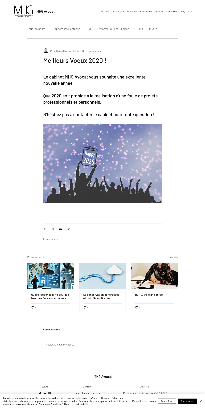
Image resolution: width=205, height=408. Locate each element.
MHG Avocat (45, 11)
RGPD (139, 28)
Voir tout (174, 256)
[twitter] (39, 393)
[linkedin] (44, 393)
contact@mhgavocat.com (87, 393)
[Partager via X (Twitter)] (52, 228)
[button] (173, 29)
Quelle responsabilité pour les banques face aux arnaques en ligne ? (50, 296)
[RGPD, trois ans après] (154, 276)
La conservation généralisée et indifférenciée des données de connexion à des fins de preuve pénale (101, 296)
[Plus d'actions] (160, 51)
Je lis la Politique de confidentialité (70, 404)
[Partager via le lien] (68, 228)
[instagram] (49, 393)
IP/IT (90, 28)
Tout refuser (167, 401)
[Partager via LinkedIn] (60, 228)
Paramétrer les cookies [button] (144, 401)
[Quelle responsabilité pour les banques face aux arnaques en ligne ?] (50, 276)
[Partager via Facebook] (44, 228)
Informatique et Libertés (114, 28)
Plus (152, 28)
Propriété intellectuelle (66, 28)
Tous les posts (36, 28)
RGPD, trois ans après (149, 294)
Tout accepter (188, 401)
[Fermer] (201, 401)
